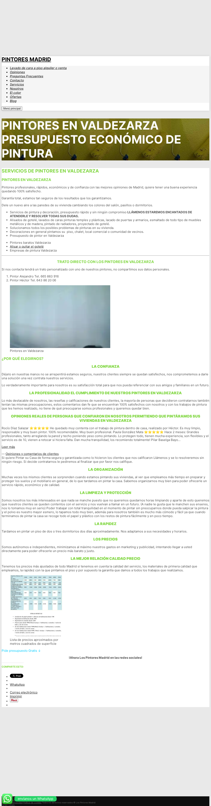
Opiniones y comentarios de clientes (32, 454)
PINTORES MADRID (26, 59)
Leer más (8, 447)
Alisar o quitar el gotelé (27, 246)
